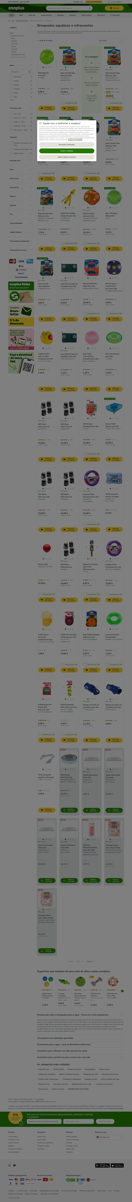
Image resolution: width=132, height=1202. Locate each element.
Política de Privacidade (75, 139)
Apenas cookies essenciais (67, 157)
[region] (66, 140)
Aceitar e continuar (66, 151)
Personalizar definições (67, 145)
